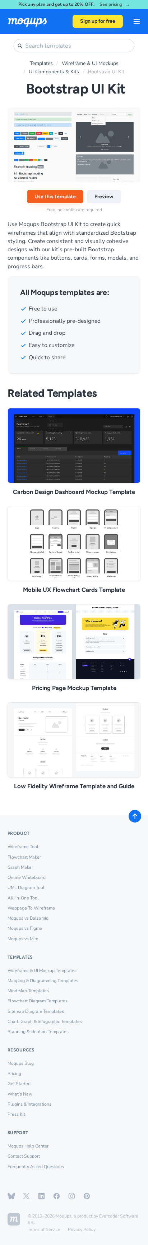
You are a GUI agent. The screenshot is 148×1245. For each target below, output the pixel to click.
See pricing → (115, 4)
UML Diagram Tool (26, 887)
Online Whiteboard (27, 877)
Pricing (14, 1073)
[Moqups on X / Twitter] (26, 1196)
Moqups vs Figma (25, 928)
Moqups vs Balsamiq (28, 918)
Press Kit (16, 1114)
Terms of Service (44, 1229)
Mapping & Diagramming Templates (43, 981)
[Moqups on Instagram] (71, 1196)
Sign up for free (97, 21)
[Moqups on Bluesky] (11, 1196)
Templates (41, 63)
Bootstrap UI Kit (106, 71)
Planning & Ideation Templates (38, 1031)
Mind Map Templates (28, 991)
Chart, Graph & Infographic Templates (45, 1021)
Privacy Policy (82, 1229)
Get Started (19, 1083)
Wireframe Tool (23, 847)
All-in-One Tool (23, 898)
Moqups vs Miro (23, 939)
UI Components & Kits (54, 71)
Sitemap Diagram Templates (36, 1011)
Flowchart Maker (24, 857)
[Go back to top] (135, 816)
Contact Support (24, 1156)
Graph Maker (20, 867)
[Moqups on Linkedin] (41, 1196)
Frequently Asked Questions (36, 1167)
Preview (104, 197)
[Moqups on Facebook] (56, 1196)
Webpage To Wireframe (31, 908)
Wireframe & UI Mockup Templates (42, 970)
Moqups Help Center (28, 1146)
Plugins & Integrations (29, 1104)
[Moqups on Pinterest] (87, 1196)
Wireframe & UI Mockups (90, 63)
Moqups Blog (21, 1063)
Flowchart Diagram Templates (38, 1001)
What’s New (20, 1094)
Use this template (55, 197)
